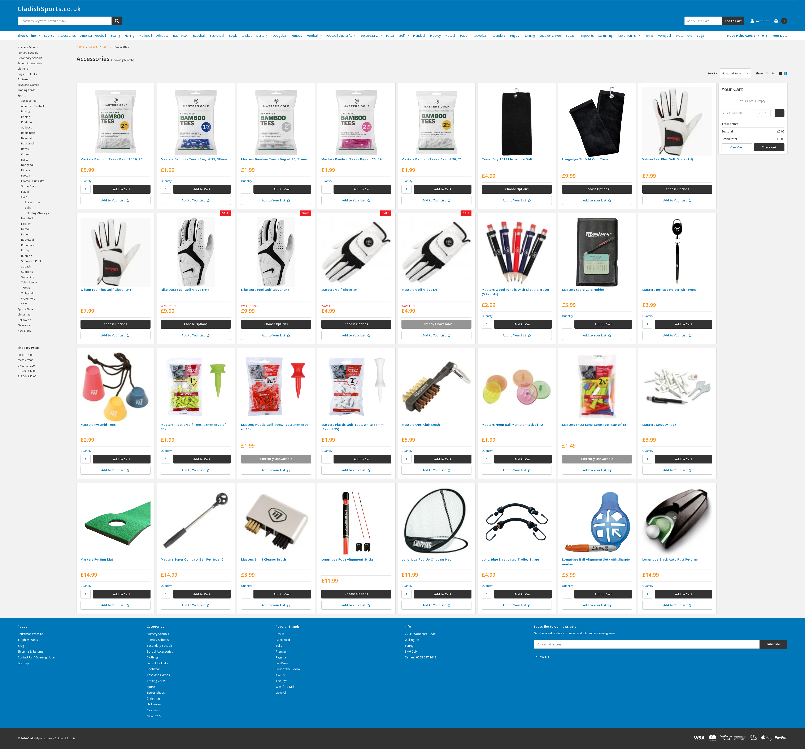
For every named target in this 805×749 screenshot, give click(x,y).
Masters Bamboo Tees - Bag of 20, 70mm (434, 159)
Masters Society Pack (659, 424)
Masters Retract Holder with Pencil (670, 289)
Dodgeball (280, 35)
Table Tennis (626, 35)
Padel (464, 35)
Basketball (216, 35)
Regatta (281, 657)
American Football (93, 35)
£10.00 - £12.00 (27, 371)
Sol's (279, 646)
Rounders (499, 35)
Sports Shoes (26, 309)
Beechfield (283, 640)
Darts (260, 35)
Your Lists (779, 35)
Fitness (297, 35)
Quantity (85, 181)
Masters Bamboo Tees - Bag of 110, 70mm (114, 159)
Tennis (649, 35)
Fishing (129, 35)
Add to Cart (733, 21)
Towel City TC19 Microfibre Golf (507, 159)
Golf (402, 35)
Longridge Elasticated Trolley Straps (511, 559)
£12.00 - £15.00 (27, 376)
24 (773, 73)
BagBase (282, 663)
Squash (571, 35)
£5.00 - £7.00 (25, 360)
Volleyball (664, 35)
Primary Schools (28, 53)
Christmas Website (30, 634)
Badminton (180, 35)
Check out (769, 147)
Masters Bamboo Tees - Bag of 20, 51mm (274, 159)
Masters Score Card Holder (583, 289)
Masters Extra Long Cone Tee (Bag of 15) (594, 424)
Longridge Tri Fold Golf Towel (585, 159)
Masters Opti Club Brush (420, 424)
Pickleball (145, 35)
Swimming (605, 35)
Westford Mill (285, 687)
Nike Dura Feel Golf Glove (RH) (185, 289)
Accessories (67, 35)
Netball (450, 35)
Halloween (24, 320)
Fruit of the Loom (288, 669)
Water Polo (684, 35)
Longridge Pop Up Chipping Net (426, 559)
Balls (28, 207)
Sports (49, 35)
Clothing (23, 68)
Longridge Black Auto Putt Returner (670, 559)
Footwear (24, 79)
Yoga (700, 35)
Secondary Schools (30, 58)
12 (767, 73)
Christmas (24, 314)
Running (529, 35)
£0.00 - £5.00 (25, 355)
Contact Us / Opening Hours (37, 657)
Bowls (233, 35)
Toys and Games (28, 85)
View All (281, 692)
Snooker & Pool (550, 35)
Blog (21, 646)
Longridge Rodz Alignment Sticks (347, 559)
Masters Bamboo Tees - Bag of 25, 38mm (194, 159)
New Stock (24, 330)
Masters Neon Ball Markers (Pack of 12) (513, 424)
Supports (587, 35)
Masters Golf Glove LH (419, 289)
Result (280, 634)
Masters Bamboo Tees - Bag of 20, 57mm (354, 159)
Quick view (115, 122)
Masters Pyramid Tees (98, 424)
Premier (281, 651)
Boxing (115, 35)
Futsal (390, 35)
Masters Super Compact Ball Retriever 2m (194, 559)
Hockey (435, 35)
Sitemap (23, 663)
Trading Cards (26, 90)
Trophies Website (29, 640)
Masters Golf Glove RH (339, 289)
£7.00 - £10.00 (26, 365)
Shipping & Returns (30, 651)
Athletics (162, 35)
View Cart (737, 147)
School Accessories (30, 63)
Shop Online (27, 35)
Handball (419, 35)
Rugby (514, 35)
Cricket (247, 35)
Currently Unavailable (436, 324)
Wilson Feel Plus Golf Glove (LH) (105, 289)
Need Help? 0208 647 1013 (747, 35)
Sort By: (713, 73)
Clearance (24, 325)
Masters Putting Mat (96, 559)
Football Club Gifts (339, 35)
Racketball (480, 35)
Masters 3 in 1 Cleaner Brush (263, 559)
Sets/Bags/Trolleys (37, 213)
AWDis (280, 675)
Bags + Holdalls (27, 74)
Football (312, 35)
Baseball (199, 35)
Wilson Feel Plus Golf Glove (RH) (667, 159)
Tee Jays (281, 681)
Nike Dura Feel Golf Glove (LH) (265, 289)
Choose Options (516, 189)
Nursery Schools (28, 47)
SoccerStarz (369, 35)
